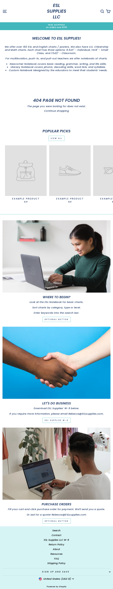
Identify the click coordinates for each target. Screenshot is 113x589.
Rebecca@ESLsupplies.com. (86, 413)
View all (56, 138)
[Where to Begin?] (56, 256)
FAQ (56, 558)
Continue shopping (56, 111)
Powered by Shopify (56, 586)
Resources (56, 554)
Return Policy (56, 544)
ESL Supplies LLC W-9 (56, 539)
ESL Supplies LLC (56, 11)
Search (56, 530)
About (56, 549)
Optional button (57, 319)
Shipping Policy (56, 563)
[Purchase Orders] (56, 464)
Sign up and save (55, 571)
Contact (56, 535)
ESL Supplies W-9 (56, 420)
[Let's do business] (56, 363)
